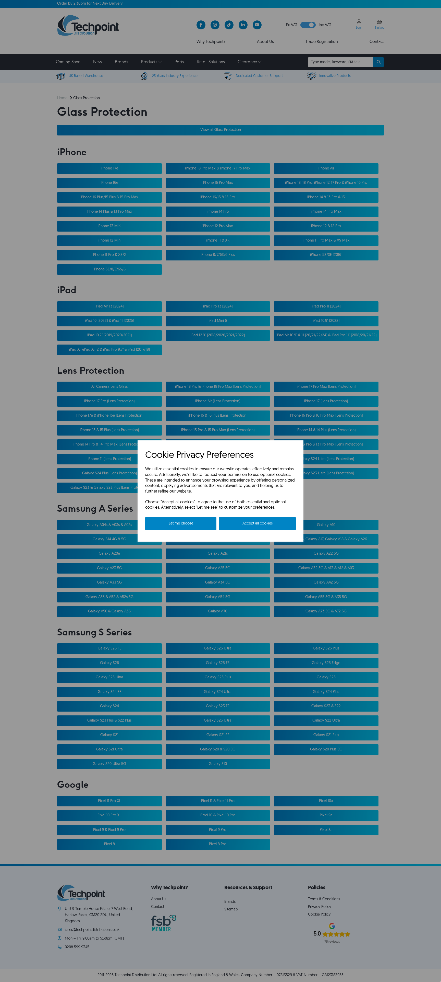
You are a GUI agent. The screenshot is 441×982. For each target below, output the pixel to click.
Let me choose (181, 524)
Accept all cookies (257, 524)
